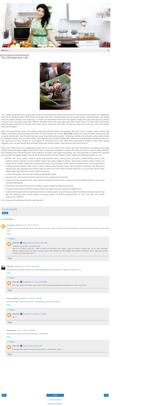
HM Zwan (10, 266)
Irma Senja (11, 225)
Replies (12, 239)
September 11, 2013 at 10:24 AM (27, 266)
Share (5, 213)
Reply (9, 234)
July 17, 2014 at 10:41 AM (32, 346)
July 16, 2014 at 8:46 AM (26, 330)
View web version (55, 400)
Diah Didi (16, 243)
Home (55, 395)
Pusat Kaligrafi (12, 298)
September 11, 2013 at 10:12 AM (35, 243)
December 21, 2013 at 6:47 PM (34, 314)
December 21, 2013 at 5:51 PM (30, 298)
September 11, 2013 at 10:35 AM (35, 282)
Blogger (59, 404)
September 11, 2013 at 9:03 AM (27, 225)
